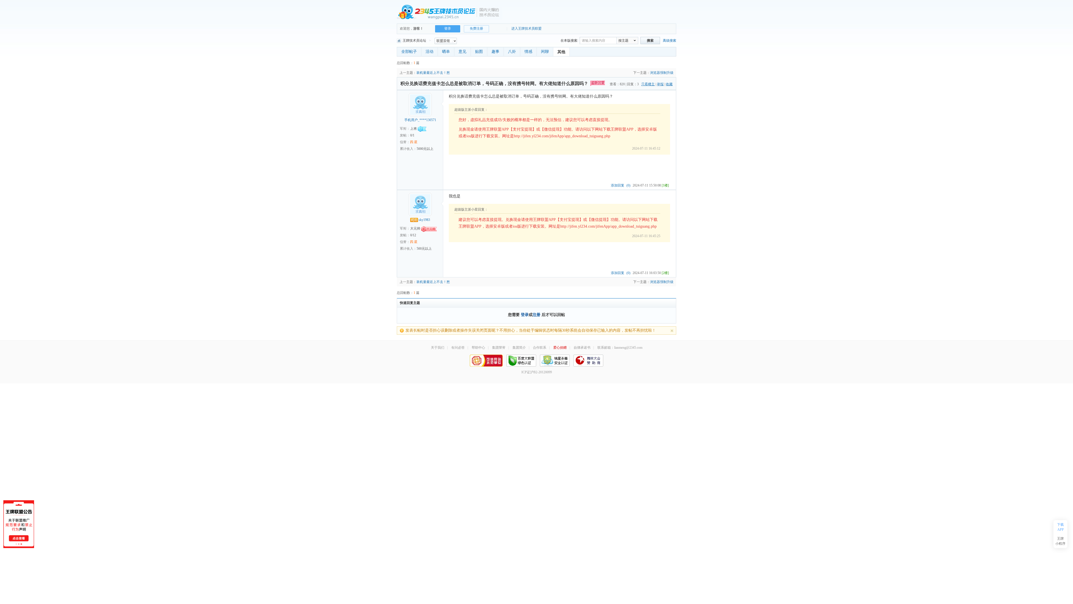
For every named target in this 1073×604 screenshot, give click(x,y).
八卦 (512, 51)
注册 (536, 315)
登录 (525, 315)
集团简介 (519, 348)
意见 (462, 51)
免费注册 (476, 28)
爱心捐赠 (560, 348)
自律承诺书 (582, 348)
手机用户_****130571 (420, 120)
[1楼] (665, 185)
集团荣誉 (498, 348)
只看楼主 (648, 84)
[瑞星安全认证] (554, 360)
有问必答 (458, 348)
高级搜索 (669, 41)
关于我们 (437, 348)
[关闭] (672, 330)
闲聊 (545, 51)
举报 (660, 84)
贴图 (479, 51)
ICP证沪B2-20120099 (536, 372)
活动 (429, 51)
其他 (561, 52)
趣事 (495, 51)
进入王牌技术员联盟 (526, 28)
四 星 (413, 142)
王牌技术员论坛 (414, 41)
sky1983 (424, 220)
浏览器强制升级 (661, 73)
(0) (628, 185)
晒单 (446, 51)
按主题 (623, 41)
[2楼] (665, 273)
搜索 (650, 41)
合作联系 (539, 348)
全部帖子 (409, 51)
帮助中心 (478, 348)
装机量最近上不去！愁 (433, 73)
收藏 (669, 84)
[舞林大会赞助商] (588, 360)
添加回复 (617, 185)
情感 (528, 51)
